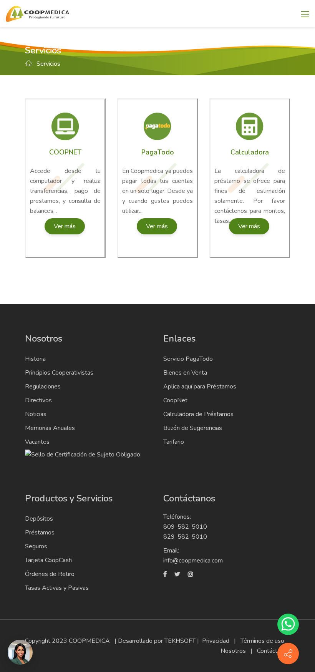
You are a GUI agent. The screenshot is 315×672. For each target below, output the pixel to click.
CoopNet (175, 400)
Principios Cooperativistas (59, 372)
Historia (35, 359)
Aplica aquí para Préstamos (199, 386)
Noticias (35, 414)
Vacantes (37, 442)
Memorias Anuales (50, 428)
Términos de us (260, 641)
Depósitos (39, 518)
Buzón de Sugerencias (192, 428)
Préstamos (40, 532)
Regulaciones (43, 386)
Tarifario (173, 442)
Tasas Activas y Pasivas (57, 588)
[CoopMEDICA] (37, 13)
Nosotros (233, 651)
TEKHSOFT (180, 641)
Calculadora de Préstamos (198, 414)
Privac (210, 641)
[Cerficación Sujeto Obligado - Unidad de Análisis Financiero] (82, 454)
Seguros (36, 546)
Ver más (65, 226)
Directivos (38, 400)
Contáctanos (273, 651)
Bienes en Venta (185, 372)
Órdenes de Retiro (50, 574)
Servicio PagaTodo (188, 359)
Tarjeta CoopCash (48, 560)
